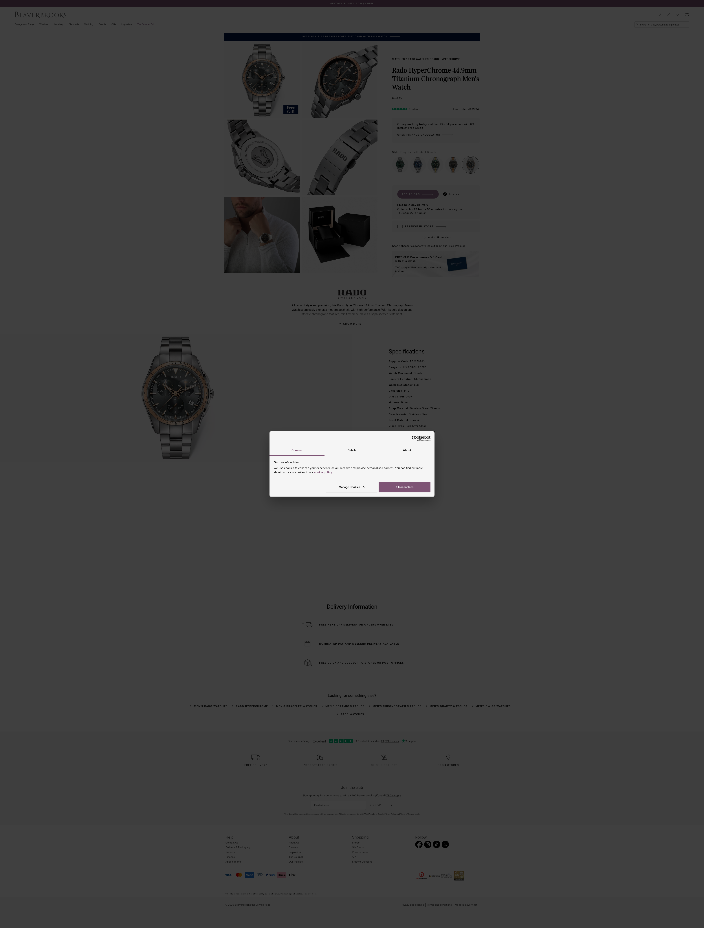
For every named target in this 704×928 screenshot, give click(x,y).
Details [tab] (352, 450)
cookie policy (323, 472)
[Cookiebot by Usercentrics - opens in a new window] (414, 438)
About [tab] (407, 450)
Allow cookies (404, 487)
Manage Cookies (349, 487)
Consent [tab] (297, 450)
